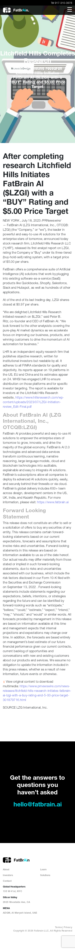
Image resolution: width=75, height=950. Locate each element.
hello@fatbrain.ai (37, 805)
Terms (58, 927)
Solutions (45, 875)
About (6, 870)
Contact (7, 881)
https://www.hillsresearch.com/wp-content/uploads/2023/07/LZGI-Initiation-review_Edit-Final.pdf (33, 402)
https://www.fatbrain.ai (53, 502)
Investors (8, 875)
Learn (43, 870)
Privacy (68, 927)
